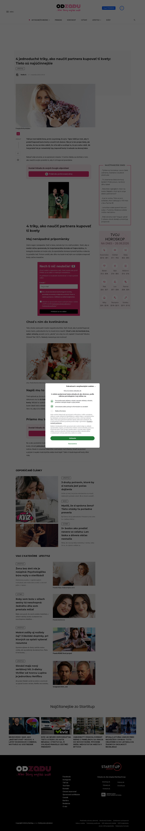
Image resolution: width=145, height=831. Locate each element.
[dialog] (72, 415)
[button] (72, 411)
